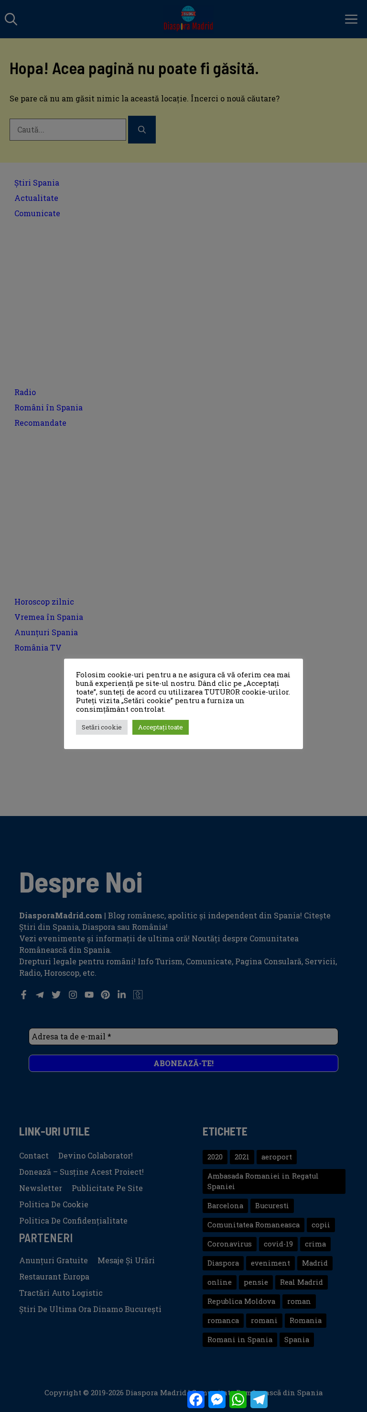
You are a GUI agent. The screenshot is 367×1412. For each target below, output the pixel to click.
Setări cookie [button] (102, 727)
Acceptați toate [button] (160, 727)
